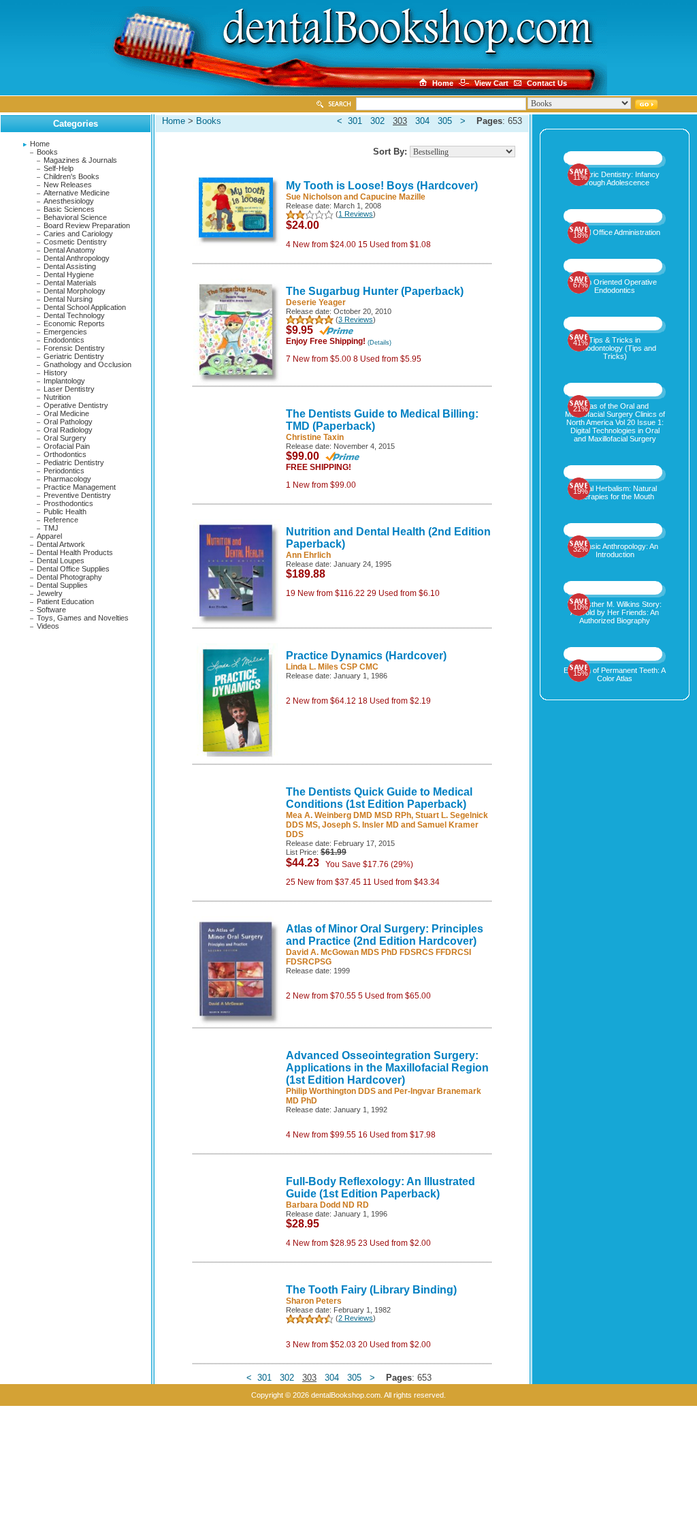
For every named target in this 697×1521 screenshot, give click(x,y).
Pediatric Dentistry (74, 462)
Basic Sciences (69, 209)
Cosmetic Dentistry (75, 242)
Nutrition (57, 397)
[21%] (615, 388)
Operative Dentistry (76, 405)
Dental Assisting (70, 266)
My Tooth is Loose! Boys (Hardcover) (382, 185)
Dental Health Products (75, 552)
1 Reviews (355, 214)
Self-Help (59, 168)
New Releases (68, 185)
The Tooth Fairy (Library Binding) (371, 1290)
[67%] (615, 264)
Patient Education (65, 601)
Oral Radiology (68, 430)
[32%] (615, 528)
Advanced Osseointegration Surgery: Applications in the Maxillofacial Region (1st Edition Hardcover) (387, 1068)
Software (51, 610)
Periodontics (64, 471)
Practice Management (80, 487)
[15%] (615, 652)
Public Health (65, 511)
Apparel (49, 536)
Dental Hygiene (69, 274)
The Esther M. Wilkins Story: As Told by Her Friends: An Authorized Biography (615, 612)
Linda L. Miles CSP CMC (332, 667)
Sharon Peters (314, 1301)
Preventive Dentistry (77, 495)
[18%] (615, 214)
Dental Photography (69, 577)
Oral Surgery (65, 438)
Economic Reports (74, 323)
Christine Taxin (315, 437)
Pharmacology (67, 479)
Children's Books (71, 176)
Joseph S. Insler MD (360, 825)
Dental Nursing (68, 299)
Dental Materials (70, 283)
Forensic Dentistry (74, 348)
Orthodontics (65, 454)
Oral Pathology (68, 422)
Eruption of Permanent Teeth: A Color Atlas (615, 674)
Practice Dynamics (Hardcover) (366, 655)
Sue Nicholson (314, 197)
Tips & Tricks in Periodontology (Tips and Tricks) (615, 348)
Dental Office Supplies (73, 569)
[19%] (615, 471)
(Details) (379, 342)
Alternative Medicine (77, 193)
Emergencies (65, 332)
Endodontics (64, 340)
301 (355, 121)
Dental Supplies (62, 585)
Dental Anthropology (77, 258)
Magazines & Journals (80, 160)
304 (422, 121)
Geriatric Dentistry (74, 356)
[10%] (615, 586)
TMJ (51, 528)
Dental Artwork (61, 544)
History (55, 373)
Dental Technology (74, 315)
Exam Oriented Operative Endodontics (614, 286)
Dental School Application (85, 307)
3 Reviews (355, 319)
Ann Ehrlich (308, 555)
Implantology (64, 381)
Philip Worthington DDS (331, 1091)
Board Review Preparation (87, 225)
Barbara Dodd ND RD (327, 1205)
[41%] (615, 322)
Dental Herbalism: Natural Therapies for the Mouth (614, 492)
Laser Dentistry (69, 389)
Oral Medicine (66, 413)
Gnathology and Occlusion (87, 364)
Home (40, 144)
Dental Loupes (60, 560)
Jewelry (50, 593)
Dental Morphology (75, 291)
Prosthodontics (68, 503)
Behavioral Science (75, 217)
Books (47, 152)
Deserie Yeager (316, 302)
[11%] (615, 157)
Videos (48, 626)
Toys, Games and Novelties (83, 618)
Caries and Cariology (78, 234)
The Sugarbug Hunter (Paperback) (375, 291)
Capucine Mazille (392, 197)
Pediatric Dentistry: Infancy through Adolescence (615, 178)
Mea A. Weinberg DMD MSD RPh (348, 815)
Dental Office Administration (615, 232)
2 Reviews (355, 1318)
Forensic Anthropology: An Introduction (615, 550)
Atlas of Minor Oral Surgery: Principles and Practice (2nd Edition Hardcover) (384, 935)
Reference (61, 520)
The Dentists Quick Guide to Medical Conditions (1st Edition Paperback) (379, 798)
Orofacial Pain (67, 446)
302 (377, 121)
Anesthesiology (69, 201)
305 (445, 121)
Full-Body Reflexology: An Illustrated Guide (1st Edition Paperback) (380, 1187)
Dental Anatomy (69, 250)
